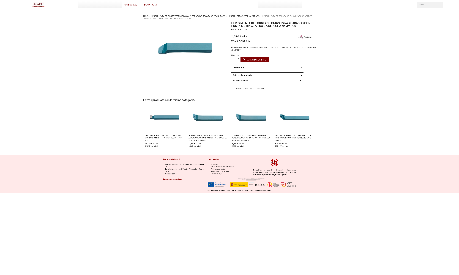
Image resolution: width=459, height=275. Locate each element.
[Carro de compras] (447, 5)
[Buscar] (440, 5)
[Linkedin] (182, 183)
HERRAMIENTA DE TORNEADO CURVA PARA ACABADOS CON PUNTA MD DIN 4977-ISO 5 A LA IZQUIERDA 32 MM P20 (208, 137)
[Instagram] (164, 183)
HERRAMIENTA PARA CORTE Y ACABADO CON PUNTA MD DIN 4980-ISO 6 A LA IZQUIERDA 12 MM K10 (293, 137)
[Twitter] (175, 183)
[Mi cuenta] (453, 5)
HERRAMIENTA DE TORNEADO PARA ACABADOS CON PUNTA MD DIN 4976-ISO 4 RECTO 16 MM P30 (164, 137)
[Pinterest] (179, 183)
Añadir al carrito (254, 59)
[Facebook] (167, 183)
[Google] (186, 183)
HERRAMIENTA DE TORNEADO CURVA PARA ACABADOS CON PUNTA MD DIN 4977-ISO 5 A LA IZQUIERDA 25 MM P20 (251, 137)
